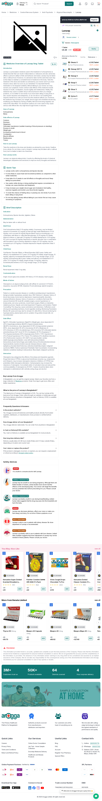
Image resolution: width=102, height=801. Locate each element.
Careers (4, 743)
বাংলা (55, 64)
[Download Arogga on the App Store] (16, 787)
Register (94, 20)
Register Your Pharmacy (63, 753)
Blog (56, 743)
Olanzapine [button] (75, 43)
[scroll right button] (98, 572)
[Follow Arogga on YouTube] (42, 787)
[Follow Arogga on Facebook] (33, 787)
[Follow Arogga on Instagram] (38, 787)
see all (97, 549)
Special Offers (59, 756)
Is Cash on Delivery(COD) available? (16, 430)
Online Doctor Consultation (37, 743)
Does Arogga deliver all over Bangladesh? (18, 422)
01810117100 (96, 746)
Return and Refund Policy (10, 753)
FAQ (56, 746)
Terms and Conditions (9, 749)
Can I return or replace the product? (16, 448)
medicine (19, 381)
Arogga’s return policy (26, 453)
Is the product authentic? (12, 410)
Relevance (91, 57)
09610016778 (94, 743)
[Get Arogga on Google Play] (6, 787)
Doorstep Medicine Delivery (37, 751)
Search (69, 4)
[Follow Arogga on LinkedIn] (29, 787)
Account (57, 749)
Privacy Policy (6, 746)
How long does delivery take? (13, 438)
